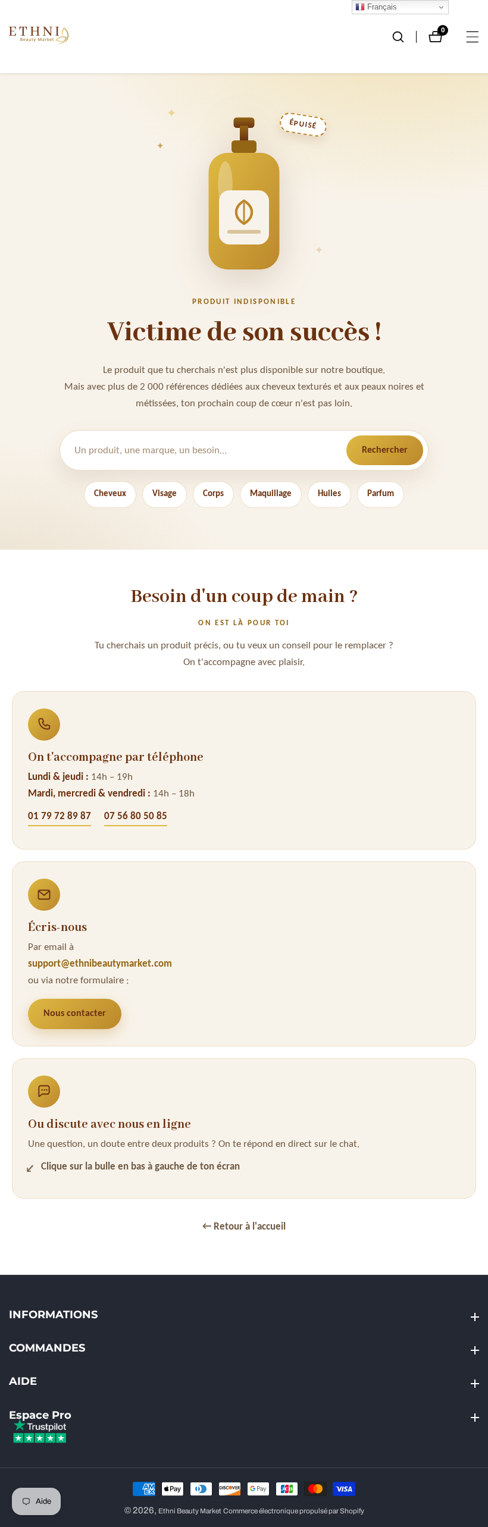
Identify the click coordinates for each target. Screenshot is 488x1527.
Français (381, 6)
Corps (213, 494)
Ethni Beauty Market (189, 1511)
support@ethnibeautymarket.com (100, 964)
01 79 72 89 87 (59, 816)
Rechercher (385, 450)
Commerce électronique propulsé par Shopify (293, 1511)
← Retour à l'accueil (244, 1227)
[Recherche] (404, 37)
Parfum (380, 494)
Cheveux (110, 494)
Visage (164, 494)
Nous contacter (74, 1013)
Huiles (329, 494)
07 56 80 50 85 (135, 816)
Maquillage (271, 494)
